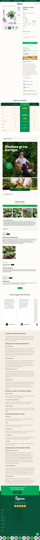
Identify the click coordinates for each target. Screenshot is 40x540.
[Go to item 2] (17, 213)
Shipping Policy (20, 534)
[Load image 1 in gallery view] (6, 27)
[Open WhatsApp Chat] (37, 534)
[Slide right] (19, 27)
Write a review (20, 205)
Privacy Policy (26, 534)
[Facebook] (15, 506)
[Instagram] (18, 506)
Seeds (2, 514)
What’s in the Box (20, 138)
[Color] (23, 29)
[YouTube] (20, 506)
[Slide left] (3, 27)
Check (27, 33)
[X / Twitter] (25, 506)
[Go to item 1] (7, 213)
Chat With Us (17, 492)
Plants (2, 512)
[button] (23, 11)
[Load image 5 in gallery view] (13, 27)
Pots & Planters (3, 516)
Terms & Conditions (14, 534)
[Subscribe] (25, 503)
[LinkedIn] (22, 506)
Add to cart (30, 42)
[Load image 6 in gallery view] (16, 27)
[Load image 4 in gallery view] (9, 27)
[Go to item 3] (27, 213)
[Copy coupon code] (36, 50)
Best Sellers (3, 518)
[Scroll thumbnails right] (36, 213)
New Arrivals (3, 520)
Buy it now (30, 45)
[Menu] (1, 3)
